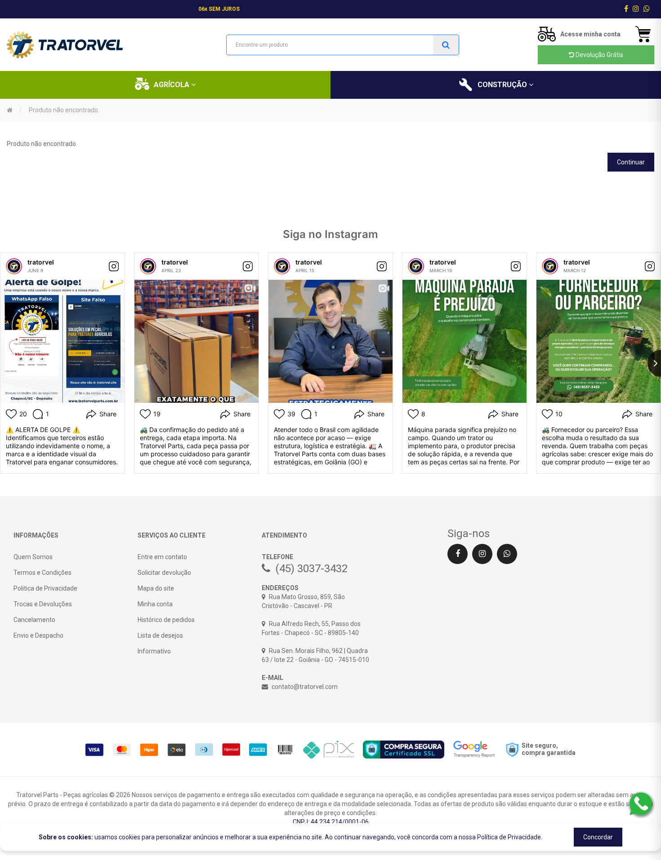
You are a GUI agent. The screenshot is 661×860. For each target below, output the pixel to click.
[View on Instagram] (113, 266)
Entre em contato (162, 556)
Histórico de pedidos (166, 619)
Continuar (631, 162)
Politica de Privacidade (45, 588)
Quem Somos (33, 556)
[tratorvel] (14, 266)
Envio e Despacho (38, 635)
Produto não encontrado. (64, 110)
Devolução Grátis (598, 54)
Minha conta (155, 604)
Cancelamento (34, 619)
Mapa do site (156, 588)
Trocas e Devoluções (42, 604)
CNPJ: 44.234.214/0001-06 (331, 821)
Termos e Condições (42, 572)
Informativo (154, 651)
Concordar (598, 837)
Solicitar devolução (164, 572)
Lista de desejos (160, 635)
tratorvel (40, 262)
